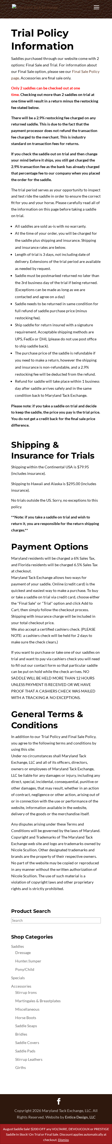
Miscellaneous (27, 1009)
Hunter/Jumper (28, 961)
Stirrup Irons (26, 992)
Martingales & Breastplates (38, 1000)
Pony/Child (24, 969)
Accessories (21, 986)
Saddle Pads (25, 1051)
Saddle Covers (27, 1042)
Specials (18, 977)
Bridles (21, 1034)
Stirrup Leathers (28, 1059)
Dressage (23, 952)
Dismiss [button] (63, 1140)
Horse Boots (25, 1017)
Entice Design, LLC (80, 1117)
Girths (20, 1067)
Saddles (17, 946)
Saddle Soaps (26, 1025)
